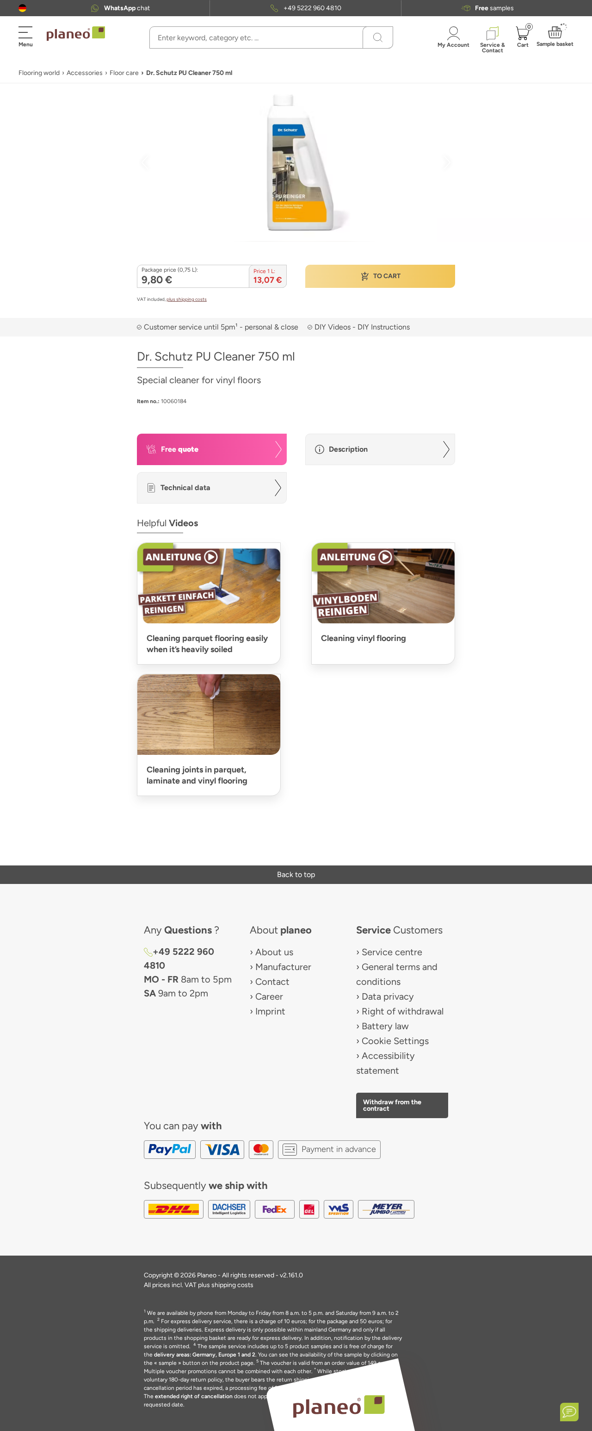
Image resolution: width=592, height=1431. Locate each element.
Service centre (392, 952)
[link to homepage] (76, 33)
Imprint (270, 1011)
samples (494, 8)
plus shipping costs (186, 299)
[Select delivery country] (22, 8)
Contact (272, 981)
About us (274, 952)
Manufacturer (283, 966)
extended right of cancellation (194, 1396)
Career (269, 996)
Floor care (124, 73)
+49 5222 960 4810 (312, 8)
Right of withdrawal (403, 1011)
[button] (22, 8)
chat (127, 8)
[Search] (377, 37)
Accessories (85, 73)
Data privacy (388, 996)
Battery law (385, 1026)
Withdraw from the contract (392, 1105)
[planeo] (338, 1406)
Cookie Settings (395, 1040)
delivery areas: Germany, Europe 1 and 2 (204, 1354)
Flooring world (39, 73)
